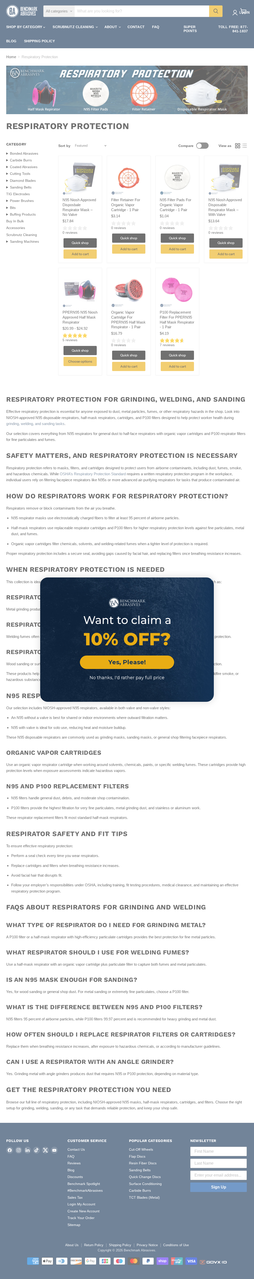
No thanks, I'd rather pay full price (127, 677)
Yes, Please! (127, 662)
